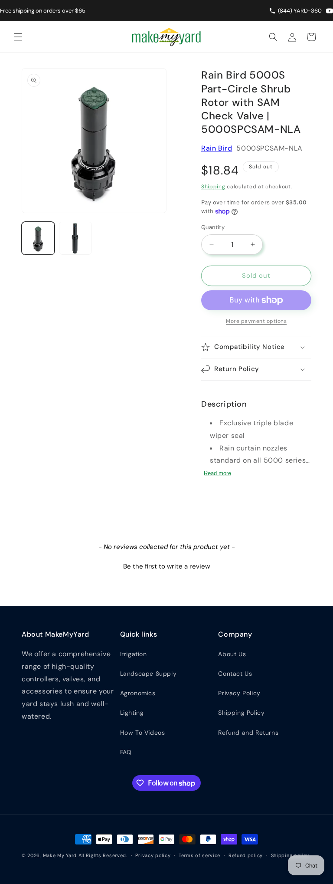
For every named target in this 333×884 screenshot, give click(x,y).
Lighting (132, 712)
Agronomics (138, 693)
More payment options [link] (256, 321)
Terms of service (199, 855)
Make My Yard (60, 855)
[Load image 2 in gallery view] (75, 238)
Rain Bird (216, 148)
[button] (18, 36)
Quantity (213, 227)
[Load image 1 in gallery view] (38, 238)
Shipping (213, 186)
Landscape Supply (148, 673)
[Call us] (273, 10)
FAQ (126, 752)
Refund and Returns (248, 732)
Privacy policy (152, 855)
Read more (217, 473)
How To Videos (142, 732)
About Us (232, 654)
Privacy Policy (239, 693)
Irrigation (133, 654)
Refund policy (246, 855)
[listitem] (329, 10)
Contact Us (235, 673)
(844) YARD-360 (300, 10)
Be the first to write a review (166, 566)
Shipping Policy (241, 712)
